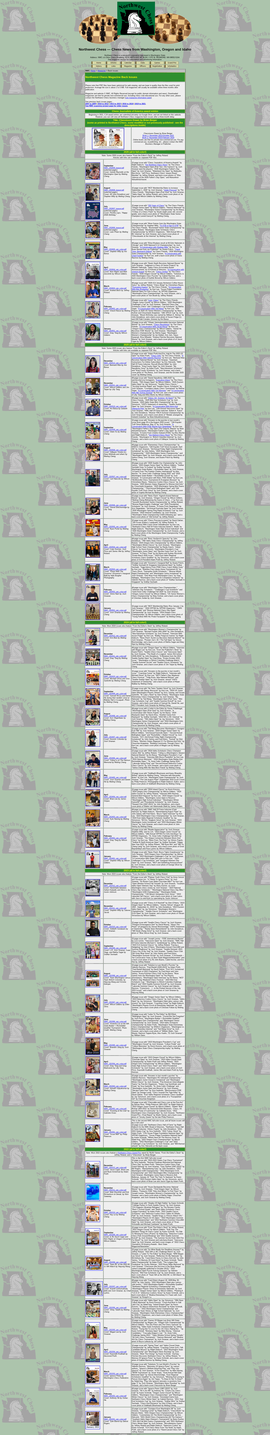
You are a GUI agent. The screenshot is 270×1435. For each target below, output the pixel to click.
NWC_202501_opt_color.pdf (115, 610)
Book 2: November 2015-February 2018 (158, 138)
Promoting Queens (140, 287)
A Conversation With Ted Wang (151, 309)
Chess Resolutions (161, 324)
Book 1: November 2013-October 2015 (158, 135)
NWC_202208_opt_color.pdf (115, 1262)
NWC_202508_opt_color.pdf (115, 450)
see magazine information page (138, 98)
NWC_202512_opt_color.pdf (115, 363)
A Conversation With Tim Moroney (152, 390)
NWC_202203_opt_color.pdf (115, 1374)
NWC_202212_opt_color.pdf (115, 1167)
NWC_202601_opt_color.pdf (115, 331)
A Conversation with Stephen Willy (154, 247)
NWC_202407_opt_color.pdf (115, 737)
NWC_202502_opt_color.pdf (115, 592)
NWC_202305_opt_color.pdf (115, 1045)
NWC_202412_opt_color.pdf (115, 636)
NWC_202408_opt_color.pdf (115, 716)
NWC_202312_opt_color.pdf (115, 886)
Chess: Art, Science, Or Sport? (161, 398)
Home (93, 71)
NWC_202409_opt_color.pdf (115, 694)
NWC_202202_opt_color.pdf (115, 1396)
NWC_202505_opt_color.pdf (115, 527)
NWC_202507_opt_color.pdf (115, 477)
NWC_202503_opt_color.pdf (115, 569)
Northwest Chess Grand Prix (129, 1153)
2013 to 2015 (115, 104)
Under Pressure (170, 190)
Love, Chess (153, 300)
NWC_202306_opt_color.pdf (115, 1022)
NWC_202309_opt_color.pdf (115, 948)
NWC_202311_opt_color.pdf (115, 908)
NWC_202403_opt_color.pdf (115, 817)
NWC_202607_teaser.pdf (114, 209)
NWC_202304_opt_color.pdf (115, 1064)
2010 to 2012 (103, 104)
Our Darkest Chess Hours (159, 435)
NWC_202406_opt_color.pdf (115, 758)
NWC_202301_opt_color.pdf (115, 1132)
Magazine (102, 71)
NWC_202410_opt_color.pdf (115, 676)
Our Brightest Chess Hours (156, 165)
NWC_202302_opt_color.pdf (115, 1109)
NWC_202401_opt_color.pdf (115, 858)
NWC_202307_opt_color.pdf (115, 1002)
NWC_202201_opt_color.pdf (115, 1419)
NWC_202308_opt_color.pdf (115, 976)
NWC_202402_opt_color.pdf (115, 838)
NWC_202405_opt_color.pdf (115, 777)
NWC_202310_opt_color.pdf (115, 927)
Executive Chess (163, 380)
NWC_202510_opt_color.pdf (115, 406)
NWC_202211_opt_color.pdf (115, 1190)
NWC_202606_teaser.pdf (114, 228)
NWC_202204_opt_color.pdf (115, 1352)
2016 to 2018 (127, 104)
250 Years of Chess (156, 205)
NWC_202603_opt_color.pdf (115, 288)
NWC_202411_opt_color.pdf (115, 656)
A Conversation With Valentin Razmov (157, 357)
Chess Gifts (156, 356)
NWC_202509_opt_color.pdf (115, 430)
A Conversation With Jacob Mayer (153, 327)
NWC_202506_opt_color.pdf (115, 505)
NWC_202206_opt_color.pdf (115, 1308)
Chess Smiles (162, 272)
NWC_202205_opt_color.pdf (115, 1330)
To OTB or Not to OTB (169, 226)
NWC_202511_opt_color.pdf (115, 385)
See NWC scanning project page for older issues (106, 106)
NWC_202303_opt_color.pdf (115, 1086)
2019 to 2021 (140, 104)
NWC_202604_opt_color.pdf (115, 270)
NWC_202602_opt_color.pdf (115, 309)
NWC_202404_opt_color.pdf (115, 797)
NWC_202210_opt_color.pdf (115, 1212)
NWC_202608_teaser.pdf (114, 190)
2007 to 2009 (90, 104)
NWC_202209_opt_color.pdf (115, 1235)
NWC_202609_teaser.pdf (114, 168)
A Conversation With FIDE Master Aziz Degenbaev (153, 425)
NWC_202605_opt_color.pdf (115, 249)
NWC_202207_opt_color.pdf (115, 1287)
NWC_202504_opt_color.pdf (115, 547)
